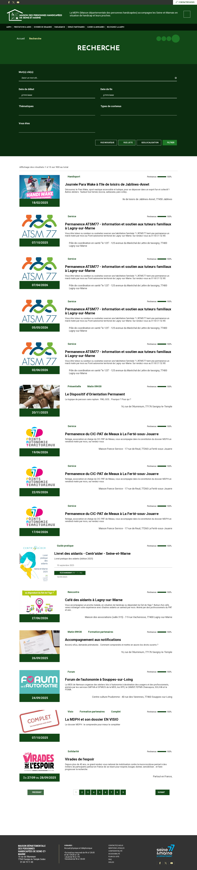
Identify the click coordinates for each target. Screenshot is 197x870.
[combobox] (57, 112)
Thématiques (26, 106)
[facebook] (9, 2)
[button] (9, 27)
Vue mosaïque (107, 142)
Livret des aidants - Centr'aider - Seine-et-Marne (92, 554)
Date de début (26, 89)
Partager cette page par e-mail (169, 38)
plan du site (113, 857)
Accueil (21, 38)
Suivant (161, 792)
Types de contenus (111, 106)
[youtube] (18, 2)
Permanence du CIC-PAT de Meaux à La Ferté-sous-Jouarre (112, 434)
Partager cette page (176, 39)
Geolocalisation (150, 142)
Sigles (111, 862)
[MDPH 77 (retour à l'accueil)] (35, 14)
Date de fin (106, 89)
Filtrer (170, 142)
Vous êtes (24, 123)
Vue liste (128, 142)
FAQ (110, 859)
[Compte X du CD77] (13, 2)
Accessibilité (114, 854)
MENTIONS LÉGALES (116, 848)
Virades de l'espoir (79, 759)
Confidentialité (115, 851)
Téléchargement (70, 573)
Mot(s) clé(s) (26, 72)
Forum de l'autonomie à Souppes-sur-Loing (99, 679)
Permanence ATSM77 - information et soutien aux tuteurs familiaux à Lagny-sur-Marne (118, 226)
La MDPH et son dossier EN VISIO (91, 719)
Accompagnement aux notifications (93, 640)
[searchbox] (22, 112)
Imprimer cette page (158, 38)
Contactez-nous (115, 845)
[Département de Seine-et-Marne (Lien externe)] (166, 856)
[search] (187, 14)
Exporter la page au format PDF (163, 38)
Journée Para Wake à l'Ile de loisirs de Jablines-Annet (107, 184)
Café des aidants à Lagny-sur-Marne (93, 600)
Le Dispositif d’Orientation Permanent (95, 394)
